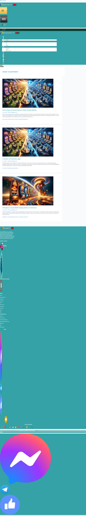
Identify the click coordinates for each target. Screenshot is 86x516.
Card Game (2, 306)
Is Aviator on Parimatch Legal (11, 159)
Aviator (7, 49)
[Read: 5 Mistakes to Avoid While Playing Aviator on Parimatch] (27, 205)
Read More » (15, 119)
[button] (28, 35)
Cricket (7, 40)
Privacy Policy (2, 317)
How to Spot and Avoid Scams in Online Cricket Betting (19, 110)
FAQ (0, 325)
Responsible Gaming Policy (4, 321)
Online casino (8, 50)
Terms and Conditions (3, 319)
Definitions (2, 323)
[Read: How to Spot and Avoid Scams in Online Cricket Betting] (27, 107)
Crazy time (8, 48)
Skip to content (3, 0)
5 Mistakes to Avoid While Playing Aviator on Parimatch (19, 208)
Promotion (2, 308)
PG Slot (7, 45)
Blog (1, 311)
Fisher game (2, 304)
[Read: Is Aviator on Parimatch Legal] (27, 156)
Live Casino (4, 112)
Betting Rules (2, 327)
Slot (6, 42)
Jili (6, 44)
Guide (1, 310)
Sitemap (36, 430)
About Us (1, 316)
